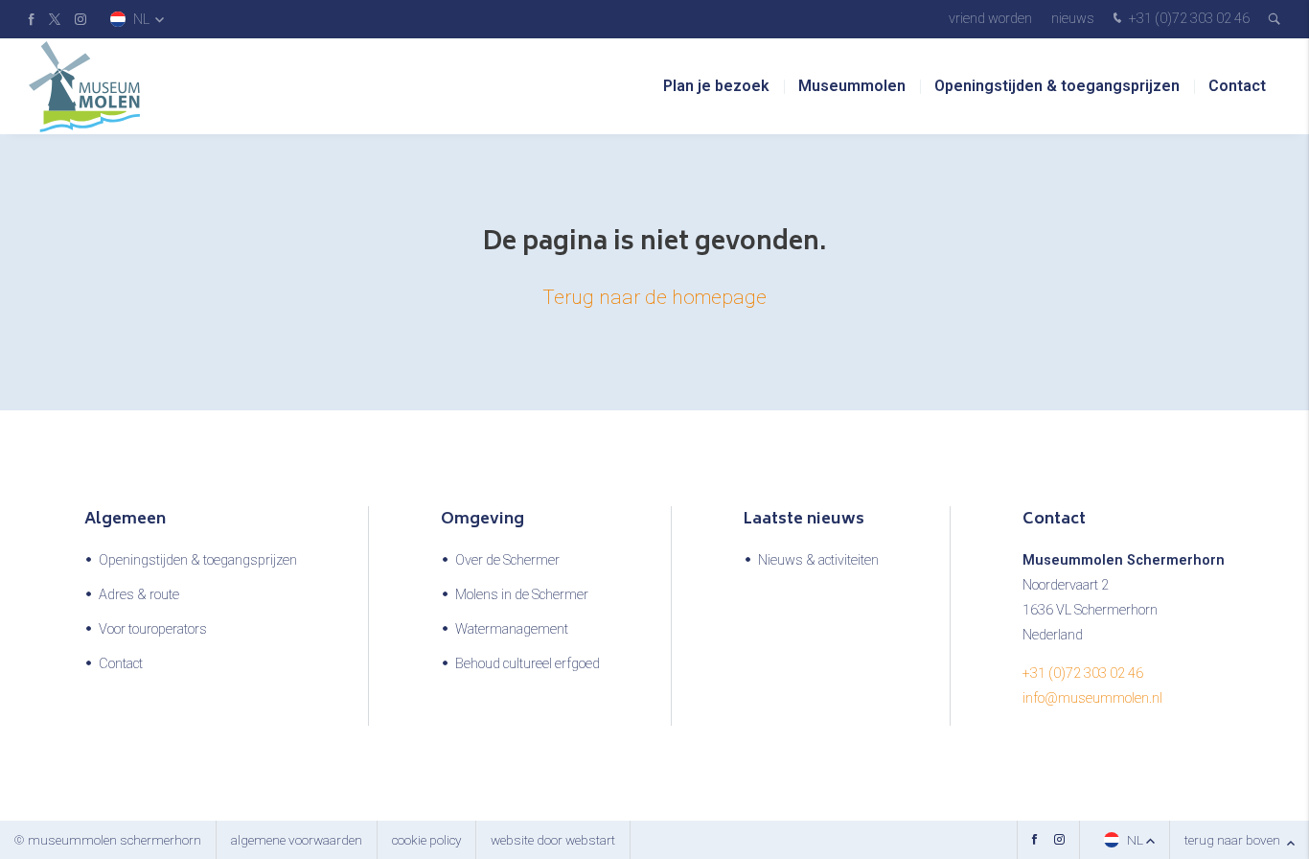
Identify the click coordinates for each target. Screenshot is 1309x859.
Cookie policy (426, 839)
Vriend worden (990, 19)
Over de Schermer (507, 560)
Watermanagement (511, 629)
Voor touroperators (153, 629)
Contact (1237, 86)
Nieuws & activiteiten (818, 560)
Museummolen (852, 86)
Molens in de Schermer (521, 595)
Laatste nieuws (804, 519)
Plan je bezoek (716, 86)
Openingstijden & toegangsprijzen (1057, 86)
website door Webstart (553, 839)
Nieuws (1072, 19)
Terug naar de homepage (654, 297)
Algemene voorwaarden (296, 839)
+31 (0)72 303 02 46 (1188, 19)
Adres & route (139, 595)
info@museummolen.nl (1092, 698)
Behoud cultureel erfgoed (527, 664)
